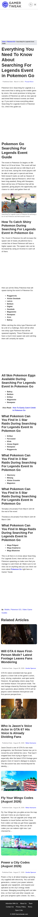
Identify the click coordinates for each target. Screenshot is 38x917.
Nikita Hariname (30, 743)
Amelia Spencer (30, 668)
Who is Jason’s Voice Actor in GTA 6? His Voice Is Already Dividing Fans (16, 731)
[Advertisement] (19, 24)
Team (31, 903)
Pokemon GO (11, 41)
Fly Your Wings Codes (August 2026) (17, 799)
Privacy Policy (21, 907)
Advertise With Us (12, 903)
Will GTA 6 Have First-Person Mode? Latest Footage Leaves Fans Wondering (17, 656)
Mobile (7, 610)
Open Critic (19, 910)
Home (4, 41)
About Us (23, 903)
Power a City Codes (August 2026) (15, 864)
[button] (31, 4)
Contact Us (10, 907)
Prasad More (29, 81)
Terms (30, 907)
